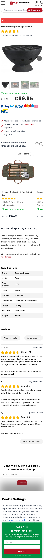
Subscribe (22, 482)
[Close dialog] (39, 525)
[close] (41, 20)
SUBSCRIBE (22, 551)
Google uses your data (17, 520)
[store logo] (19, 4)
